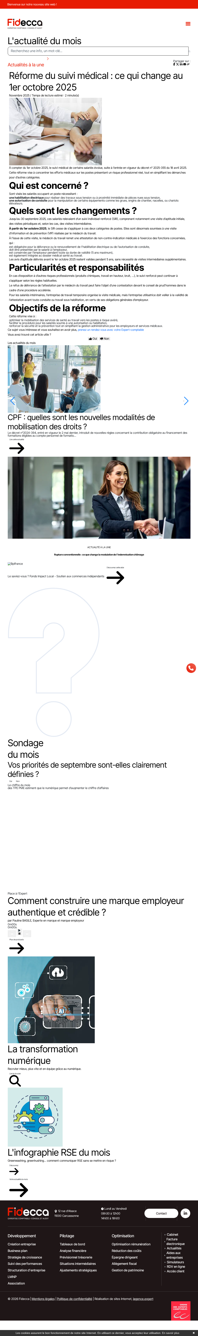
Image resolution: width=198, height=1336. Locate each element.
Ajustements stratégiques (78, 1270)
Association (16, 1283)
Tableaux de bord (72, 1244)
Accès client (175, 1271)
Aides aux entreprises (174, 1255)
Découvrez (13, 1165)
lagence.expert (143, 1299)
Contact (161, 1213)
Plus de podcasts (16, 939)
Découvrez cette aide (115, 567)
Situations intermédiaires (78, 1264)
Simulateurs (175, 1262)
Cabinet (172, 1234)
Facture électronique (175, 1241)
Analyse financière (73, 1251)
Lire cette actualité (16, 439)
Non (18, 781)
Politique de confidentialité (74, 1299)
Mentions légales (43, 1299)
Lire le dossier (15, 1073)
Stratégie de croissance (25, 1257)
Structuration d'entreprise (26, 1270)
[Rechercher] (189, 51)
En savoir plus (170, 1332)
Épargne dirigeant (125, 1257)
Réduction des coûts (126, 1251)
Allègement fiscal (124, 1264)
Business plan (17, 1251)
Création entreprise (22, 1244)
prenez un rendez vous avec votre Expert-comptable (111, 330)
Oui (10, 781)
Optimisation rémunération (131, 1244)
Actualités (174, 1248)
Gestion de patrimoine (128, 1270)
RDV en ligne (176, 1266)
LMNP (12, 1277)
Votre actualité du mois (18, 1179)
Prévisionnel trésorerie (76, 1257)
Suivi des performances (25, 1264)
